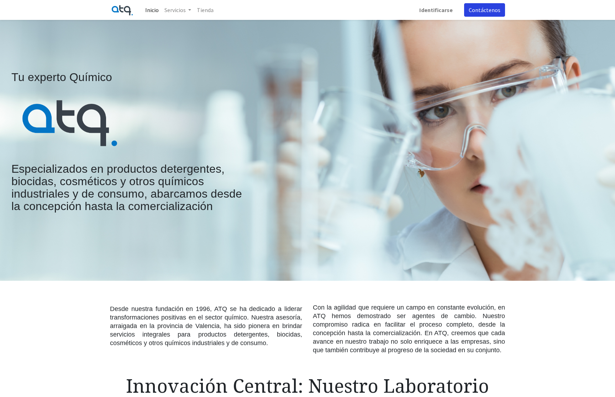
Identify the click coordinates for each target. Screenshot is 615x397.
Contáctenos (484, 10)
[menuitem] (152, 10)
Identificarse (436, 10)
